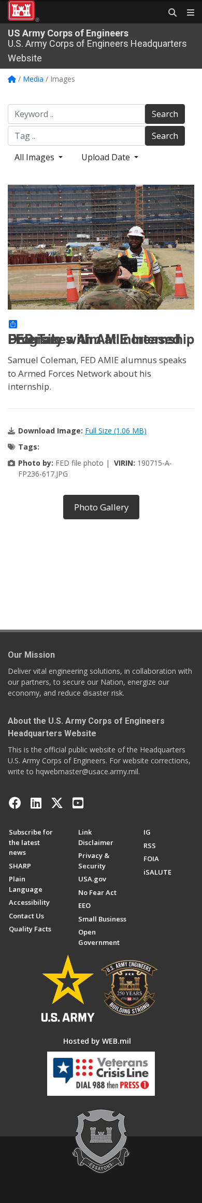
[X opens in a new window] (57, 803)
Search (165, 114)
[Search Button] (169, 13)
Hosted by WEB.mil (97, 1041)
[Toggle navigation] (186, 13)
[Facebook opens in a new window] (15, 803)
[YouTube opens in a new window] (78, 803)
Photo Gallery (101, 507)
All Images (35, 157)
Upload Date (106, 157)
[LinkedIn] (36, 803)
